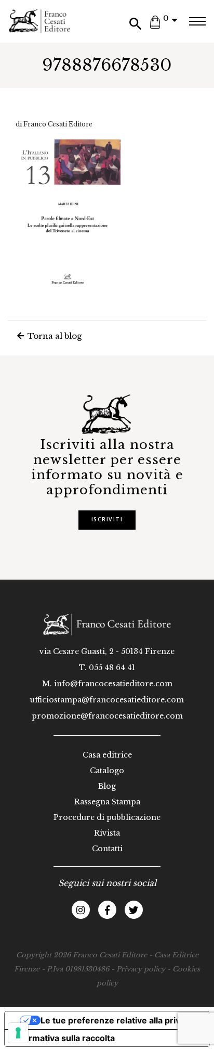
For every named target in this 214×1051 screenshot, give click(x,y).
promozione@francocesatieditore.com (107, 716)
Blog (107, 786)
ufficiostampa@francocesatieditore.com (107, 699)
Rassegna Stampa (107, 801)
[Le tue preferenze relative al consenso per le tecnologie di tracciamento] (18, 1033)
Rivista (107, 833)
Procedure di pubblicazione (107, 817)
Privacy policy (140, 969)
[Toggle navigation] (197, 21)
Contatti (107, 848)
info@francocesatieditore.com (113, 683)
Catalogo (107, 770)
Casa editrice (107, 755)
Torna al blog (53, 336)
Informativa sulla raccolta (64, 1038)
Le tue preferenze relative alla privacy (117, 1020)
